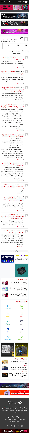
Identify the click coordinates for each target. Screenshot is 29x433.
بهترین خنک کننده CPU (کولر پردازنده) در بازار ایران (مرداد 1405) (18, 289)
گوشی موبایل (8, 309)
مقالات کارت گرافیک (24, 371)
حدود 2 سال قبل (19, 210)
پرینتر (21, 332)
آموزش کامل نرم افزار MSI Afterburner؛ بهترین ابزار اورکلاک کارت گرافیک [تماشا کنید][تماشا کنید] (18, 375)
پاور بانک (8, 324)
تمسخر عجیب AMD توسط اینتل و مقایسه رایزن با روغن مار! (13, 232)
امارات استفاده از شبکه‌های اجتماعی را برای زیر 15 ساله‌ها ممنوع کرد (13, 58)
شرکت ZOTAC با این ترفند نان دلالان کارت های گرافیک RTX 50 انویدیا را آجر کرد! (12, 106)
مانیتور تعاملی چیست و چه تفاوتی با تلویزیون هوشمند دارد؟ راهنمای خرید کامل (17, 368)
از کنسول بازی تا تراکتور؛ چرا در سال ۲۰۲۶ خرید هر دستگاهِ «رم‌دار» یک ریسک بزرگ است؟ (12, 73)
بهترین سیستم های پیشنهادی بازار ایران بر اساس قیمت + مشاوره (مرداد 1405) (13, 135)
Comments (25, 51)
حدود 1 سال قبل (19, 101)
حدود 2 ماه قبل (19, 67)
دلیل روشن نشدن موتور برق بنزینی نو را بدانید (18, 362)
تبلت (21, 316)
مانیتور (21, 324)
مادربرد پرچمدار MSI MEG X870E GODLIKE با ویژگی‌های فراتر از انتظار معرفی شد (12, 186)
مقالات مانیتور (25, 365)
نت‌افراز (5, 407)
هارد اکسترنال (8, 339)
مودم (8, 332)
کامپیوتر (21, 309)
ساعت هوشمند (21, 339)
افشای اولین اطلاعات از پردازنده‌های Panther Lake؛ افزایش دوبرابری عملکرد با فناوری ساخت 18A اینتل (13, 199)
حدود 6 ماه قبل (19, 83)
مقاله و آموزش (25, 359)
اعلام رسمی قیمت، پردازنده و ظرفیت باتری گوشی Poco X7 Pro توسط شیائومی (13, 164)
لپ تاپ (7, 316)
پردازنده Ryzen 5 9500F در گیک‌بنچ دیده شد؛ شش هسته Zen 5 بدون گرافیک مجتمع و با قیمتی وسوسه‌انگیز (12, 89)
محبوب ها (12, 51)
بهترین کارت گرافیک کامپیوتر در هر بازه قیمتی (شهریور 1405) (18, 295)
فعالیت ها (18, 51)
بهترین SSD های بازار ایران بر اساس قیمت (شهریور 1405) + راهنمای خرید (17, 283)
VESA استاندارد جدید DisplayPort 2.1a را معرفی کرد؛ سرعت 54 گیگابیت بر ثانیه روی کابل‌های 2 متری (12, 216)
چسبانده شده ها (17, 53)
